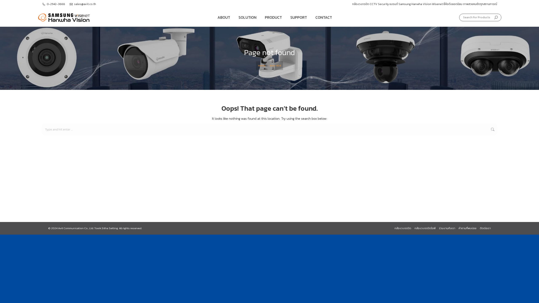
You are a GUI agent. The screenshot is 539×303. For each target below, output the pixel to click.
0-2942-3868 (56, 4)
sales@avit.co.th (85, 4)
